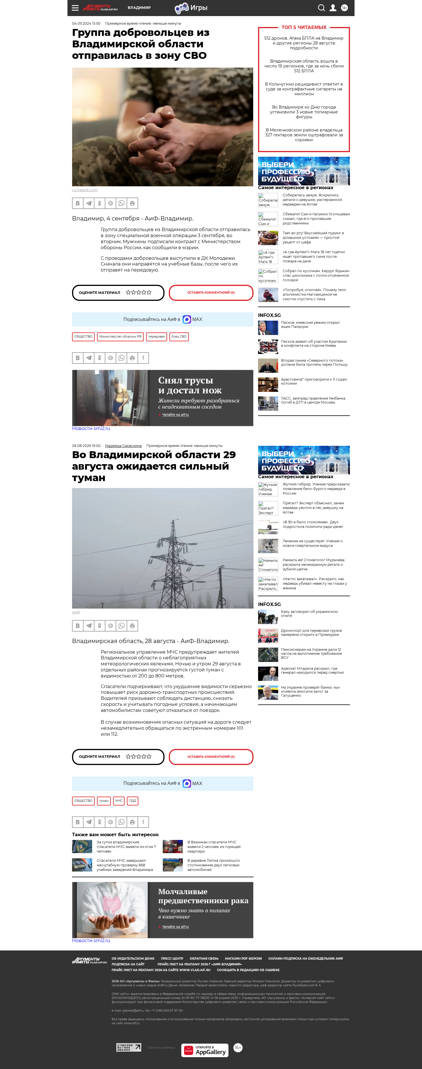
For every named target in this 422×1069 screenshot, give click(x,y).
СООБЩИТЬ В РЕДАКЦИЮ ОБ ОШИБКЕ (248, 970)
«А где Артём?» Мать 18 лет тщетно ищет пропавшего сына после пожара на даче (314, 256)
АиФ (76, 612)
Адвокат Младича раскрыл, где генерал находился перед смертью (312, 671)
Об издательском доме (133, 958)
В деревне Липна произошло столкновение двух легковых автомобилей (213, 865)
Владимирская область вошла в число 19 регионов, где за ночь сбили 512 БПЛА (304, 66)
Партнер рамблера (161, 1047)
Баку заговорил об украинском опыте (309, 614)
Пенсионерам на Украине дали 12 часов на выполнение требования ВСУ (311, 654)
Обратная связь (204, 958)
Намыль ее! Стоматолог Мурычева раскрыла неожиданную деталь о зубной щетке (313, 564)
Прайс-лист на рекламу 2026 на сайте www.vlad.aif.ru (161, 970)
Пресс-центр (172, 958)
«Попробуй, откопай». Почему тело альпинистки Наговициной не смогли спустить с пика (314, 294)
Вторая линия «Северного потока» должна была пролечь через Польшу (314, 363)
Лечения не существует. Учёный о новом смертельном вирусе (313, 543)
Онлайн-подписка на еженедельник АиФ (305, 958)
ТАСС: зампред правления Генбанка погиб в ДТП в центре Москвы (313, 400)
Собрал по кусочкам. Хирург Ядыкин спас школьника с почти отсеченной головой (316, 275)
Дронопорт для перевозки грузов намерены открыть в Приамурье (311, 633)
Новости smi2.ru (91, 428)
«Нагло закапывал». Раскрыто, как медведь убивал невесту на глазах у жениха (315, 583)
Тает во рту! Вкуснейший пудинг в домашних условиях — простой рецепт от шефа (313, 237)
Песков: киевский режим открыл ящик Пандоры (310, 325)
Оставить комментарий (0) (211, 293)
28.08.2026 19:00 (86, 446)
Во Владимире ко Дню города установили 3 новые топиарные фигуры (304, 112)
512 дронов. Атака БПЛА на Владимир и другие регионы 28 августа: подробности (304, 43)
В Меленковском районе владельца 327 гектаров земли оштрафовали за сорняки (304, 135)
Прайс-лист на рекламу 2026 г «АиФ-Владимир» (200, 964)
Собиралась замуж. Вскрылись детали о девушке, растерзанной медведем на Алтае (312, 199)
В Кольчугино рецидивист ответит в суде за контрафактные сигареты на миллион (304, 89)
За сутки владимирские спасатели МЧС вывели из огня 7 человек (126, 846)
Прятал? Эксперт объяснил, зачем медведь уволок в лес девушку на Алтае (313, 507)
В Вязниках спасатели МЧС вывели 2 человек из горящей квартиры (214, 846)
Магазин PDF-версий (243, 958)
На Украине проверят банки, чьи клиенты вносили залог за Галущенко (310, 691)
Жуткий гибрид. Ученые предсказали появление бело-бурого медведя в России (316, 488)
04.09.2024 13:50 (86, 23)
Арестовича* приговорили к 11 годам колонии (314, 381)
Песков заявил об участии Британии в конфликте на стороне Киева (314, 344)
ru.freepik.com (85, 190)
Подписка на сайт (128, 964)
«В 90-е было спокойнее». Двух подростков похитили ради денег (313, 524)
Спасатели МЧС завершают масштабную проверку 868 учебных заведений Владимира (125, 865)
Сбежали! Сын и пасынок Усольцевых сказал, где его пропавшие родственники (316, 218)
